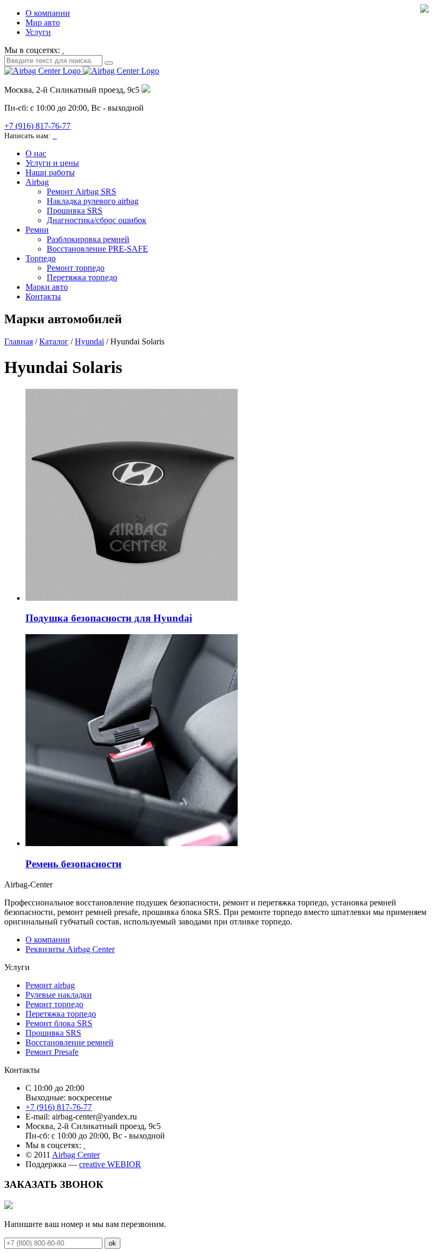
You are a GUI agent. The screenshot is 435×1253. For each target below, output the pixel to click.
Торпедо (40, 258)
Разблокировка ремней (88, 239)
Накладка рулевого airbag (92, 201)
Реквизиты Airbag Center (70, 949)
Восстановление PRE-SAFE (97, 248)
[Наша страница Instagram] (63, 50)
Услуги (38, 32)
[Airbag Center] (81, 70)
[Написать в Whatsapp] (54, 135)
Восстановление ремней (69, 1042)
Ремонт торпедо (76, 267)
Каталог (53, 341)
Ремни (37, 229)
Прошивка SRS (74, 210)
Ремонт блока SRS (58, 1023)
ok (112, 1243)
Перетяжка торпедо (82, 277)
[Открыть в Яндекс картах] (146, 89)
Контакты (43, 296)
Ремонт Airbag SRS (81, 191)
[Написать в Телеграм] (56, 135)
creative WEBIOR (110, 1164)
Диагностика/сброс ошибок (96, 220)
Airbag (37, 181)
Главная (18, 341)
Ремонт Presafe (52, 1051)
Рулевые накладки (58, 994)
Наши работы (50, 172)
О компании (47, 12)
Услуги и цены (52, 162)
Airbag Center (76, 1154)
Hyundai (89, 341)
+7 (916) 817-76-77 (37, 125)
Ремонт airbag (50, 985)
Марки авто (46, 286)
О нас (35, 153)
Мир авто (42, 22)
